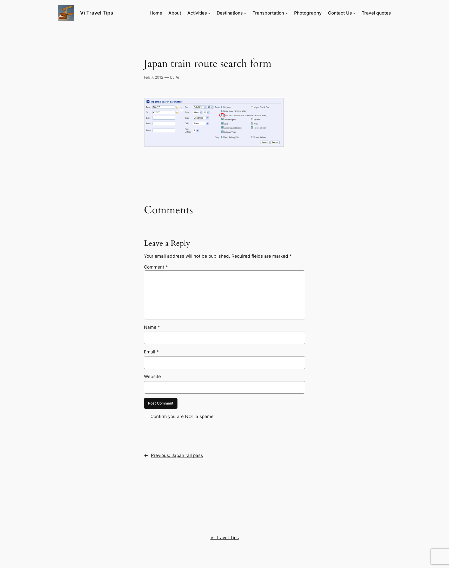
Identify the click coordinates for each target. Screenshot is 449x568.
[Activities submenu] (209, 13)
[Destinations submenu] (245, 13)
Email (151, 351)
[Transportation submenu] (286, 13)
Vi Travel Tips (96, 13)
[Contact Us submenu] (354, 13)
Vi (177, 77)
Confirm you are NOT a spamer (182, 416)
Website (152, 376)
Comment (156, 267)
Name (152, 327)
